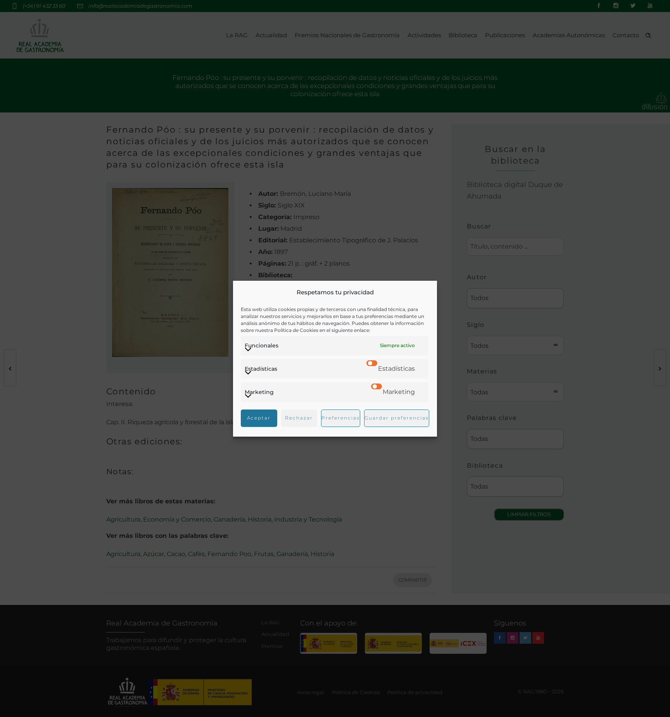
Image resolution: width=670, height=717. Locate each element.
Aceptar (259, 418)
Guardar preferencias (396, 418)
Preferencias (340, 418)
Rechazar (299, 418)
